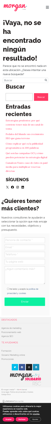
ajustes (36, 414)
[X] (7, 187)
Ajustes (35, 419)
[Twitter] (15, 367)
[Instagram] (17, 187)
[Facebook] (12, 187)
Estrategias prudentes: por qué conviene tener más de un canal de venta (24, 124)
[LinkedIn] (22, 187)
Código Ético (6, 394)
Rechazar (22, 419)
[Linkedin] (36, 367)
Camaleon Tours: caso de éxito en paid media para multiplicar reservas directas (26, 167)
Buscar (41, 97)
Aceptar (9, 419)
